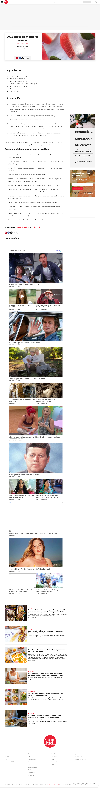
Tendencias (31, 713)
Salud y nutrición (32, 607)
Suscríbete (86, 2)
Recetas (27, 2)
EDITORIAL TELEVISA (53, 784)
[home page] (6, 2)
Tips (33, 2)
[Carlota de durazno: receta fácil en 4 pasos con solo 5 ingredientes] (16, 655)
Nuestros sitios (32, 754)
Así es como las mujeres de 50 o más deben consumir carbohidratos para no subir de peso (46, 674)
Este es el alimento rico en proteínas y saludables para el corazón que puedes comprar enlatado (47, 611)
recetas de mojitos (22, 227)
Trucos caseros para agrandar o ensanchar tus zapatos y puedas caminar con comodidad (83, 131)
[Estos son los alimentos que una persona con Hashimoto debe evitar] (16, 634)
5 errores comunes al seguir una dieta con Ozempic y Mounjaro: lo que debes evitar (44, 716)
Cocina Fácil (22, 49)
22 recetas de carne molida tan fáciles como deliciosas (83, 156)
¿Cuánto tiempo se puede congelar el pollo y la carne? (83, 150)
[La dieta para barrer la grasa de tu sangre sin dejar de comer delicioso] (16, 697)
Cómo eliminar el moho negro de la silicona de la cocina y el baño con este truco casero (83, 138)
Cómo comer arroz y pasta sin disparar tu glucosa (83, 162)
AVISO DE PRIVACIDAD (88, 193)
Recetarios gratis (53, 2)
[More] (65, 2)
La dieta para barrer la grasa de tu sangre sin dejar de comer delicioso (45, 694)
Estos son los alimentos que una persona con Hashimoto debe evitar (45, 632)
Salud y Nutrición (41, 2)
